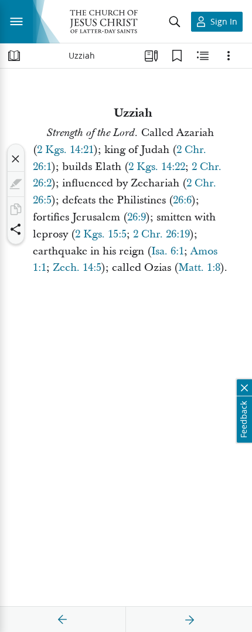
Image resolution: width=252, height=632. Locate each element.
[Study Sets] (151, 56)
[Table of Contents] (14, 55)
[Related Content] (202, 56)
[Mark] (15, 184)
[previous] (62, 619)
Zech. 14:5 (77, 267)
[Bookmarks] (177, 56)
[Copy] (15, 209)
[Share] (15, 229)
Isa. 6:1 (167, 251)
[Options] (228, 56)
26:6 (182, 200)
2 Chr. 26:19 (161, 234)
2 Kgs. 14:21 (65, 149)
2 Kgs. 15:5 (101, 234)
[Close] (15, 159)
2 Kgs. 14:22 (156, 166)
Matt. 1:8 (199, 267)
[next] (189, 619)
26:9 (136, 217)
